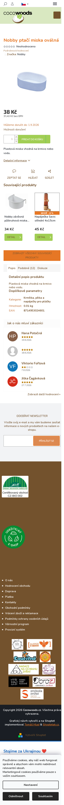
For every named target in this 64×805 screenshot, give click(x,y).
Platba (9, 597)
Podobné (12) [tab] (26, 268)
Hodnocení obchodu (17, 586)
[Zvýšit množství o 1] (16, 137)
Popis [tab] (11, 268)
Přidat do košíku (32, 139)
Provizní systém (15, 629)
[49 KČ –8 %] (47, 202)
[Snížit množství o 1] (16, 141)
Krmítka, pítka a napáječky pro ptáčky (37, 299)
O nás (9, 580)
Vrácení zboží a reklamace (21, 613)
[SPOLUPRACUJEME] (39, 644)
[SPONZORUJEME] (45, 656)
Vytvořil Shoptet (35, 735)
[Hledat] (5, 4)
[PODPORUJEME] (17, 644)
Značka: (16, 54)
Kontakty (10, 602)
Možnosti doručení (15, 129)
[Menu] (54, 4)
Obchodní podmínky (17, 608)
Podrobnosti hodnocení (16, 51)
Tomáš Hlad (32, 724)
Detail (11, 237)
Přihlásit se (46, 440)
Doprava (10, 591)
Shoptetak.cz (51, 724)
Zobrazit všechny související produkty (32, 255)
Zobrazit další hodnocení (43, 394)
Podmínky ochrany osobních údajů (26, 619)
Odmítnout (16, 796)
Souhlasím (45, 796)
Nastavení (31, 785)
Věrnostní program (17, 624)
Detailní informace (15, 160)
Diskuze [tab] (42, 268)
